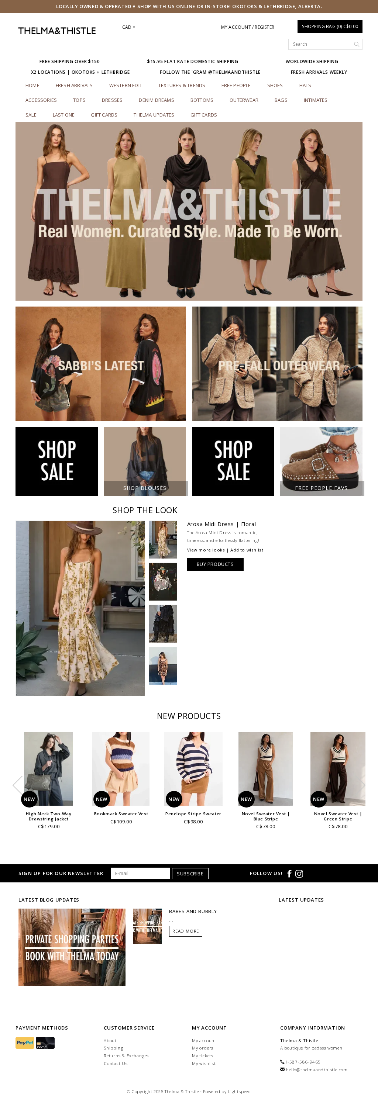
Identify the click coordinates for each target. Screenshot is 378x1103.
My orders (202, 1048)
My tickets (202, 1055)
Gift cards (104, 114)
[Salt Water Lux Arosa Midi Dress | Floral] (80, 608)
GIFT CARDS (203, 114)
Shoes (275, 85)
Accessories (41, 100)
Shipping (113, 1048)
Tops (79, 100)
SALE (31, 114)
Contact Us (116, 1063)
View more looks (206, 550)
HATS (305, 85)
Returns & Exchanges (126, 1055)
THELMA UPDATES (154, 114)
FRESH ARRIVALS (74, 85)
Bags (281, 100)
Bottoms (201, 100)
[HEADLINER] (189, 211)
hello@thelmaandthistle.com (317, 1069)
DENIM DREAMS (156, 100)
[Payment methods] (26, 1043)
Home (32, 85)
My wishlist (204, 1063)
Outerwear (244, 100)
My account (204, 1040)
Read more (185, 931)
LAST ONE (64, 114)
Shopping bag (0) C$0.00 (330, 26)
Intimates (316, 100)
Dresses (112, 100)
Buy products (215, 564)
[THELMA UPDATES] (72, 947)
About (110, 1040)
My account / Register (247, 27)
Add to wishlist (246, 550)
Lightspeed (239, 1091)
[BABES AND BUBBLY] (147, 926)
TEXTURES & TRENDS (181, 85)
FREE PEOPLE (236, 85)
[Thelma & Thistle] (57, 31)
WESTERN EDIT (125, 85)
